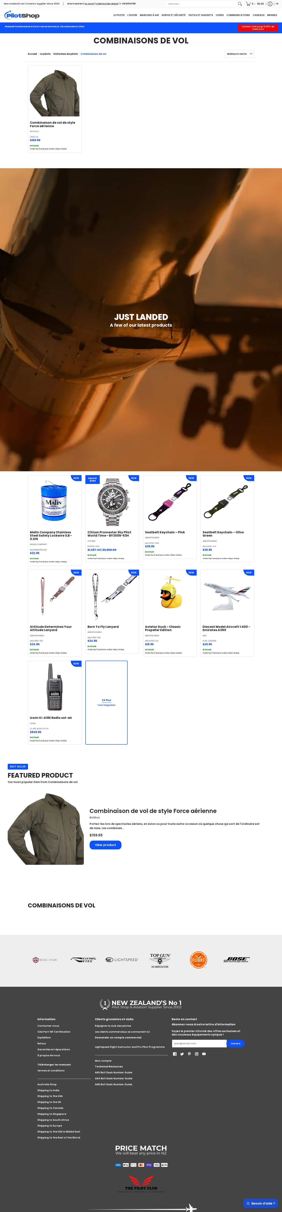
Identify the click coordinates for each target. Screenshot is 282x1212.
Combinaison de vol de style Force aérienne (52, 124)
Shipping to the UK (49, 1102)
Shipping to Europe (49, 1125)
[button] (255, 4)
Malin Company (38, 544)
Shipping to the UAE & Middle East (58, 1131)
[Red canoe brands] (45, 959)
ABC (205, 635)
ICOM (32, 723)
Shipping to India (48, 1090)
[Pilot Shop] (22, 15)
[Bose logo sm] (237, 959)
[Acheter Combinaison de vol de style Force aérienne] (54, 92)
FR (277, 3)
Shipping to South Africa (53, 1120)
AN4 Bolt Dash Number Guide (113, 1078)
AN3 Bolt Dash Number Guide (113, 1072)
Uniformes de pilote (65, 54)
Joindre (235, 1043)
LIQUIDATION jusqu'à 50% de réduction (258, 28)
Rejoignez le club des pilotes (113, 1025)
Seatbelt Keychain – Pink (165, 532)
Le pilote (45, 54)
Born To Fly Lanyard (103, 627)
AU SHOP (89, 3)
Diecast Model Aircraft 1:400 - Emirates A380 (226, 628)
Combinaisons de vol (93, 54)
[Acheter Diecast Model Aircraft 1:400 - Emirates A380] (227, 596)
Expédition (44, 1037)
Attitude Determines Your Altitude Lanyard (51, 628)
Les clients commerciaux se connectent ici (122, 1031)
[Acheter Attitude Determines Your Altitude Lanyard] (54, 596)
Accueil (32, 54)
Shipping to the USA (50, 1096)
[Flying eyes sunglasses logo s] (83, 959)
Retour (41, 1043)
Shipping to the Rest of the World (58, 1137)
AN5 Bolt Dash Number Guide (113, 1084)
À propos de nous (48, 1055)
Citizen (91, 541)
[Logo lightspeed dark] (122, 959)
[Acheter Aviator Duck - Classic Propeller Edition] (170, 596)
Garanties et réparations (53, 1049)
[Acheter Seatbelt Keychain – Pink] (170, 502)
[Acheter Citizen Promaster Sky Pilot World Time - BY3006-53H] (112, 502)
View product (105, 845)
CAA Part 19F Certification (53, 1031)
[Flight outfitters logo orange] (198, 960)
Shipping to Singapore (51, 1114)
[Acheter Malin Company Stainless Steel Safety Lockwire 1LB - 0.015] (54, 502)
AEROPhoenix (152, 537)
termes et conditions (50, 1070)
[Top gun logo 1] (160, 959)
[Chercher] (240, 4)
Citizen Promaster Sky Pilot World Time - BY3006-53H (109, 534)
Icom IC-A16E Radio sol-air (51, 718)
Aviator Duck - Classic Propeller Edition (163, 628)
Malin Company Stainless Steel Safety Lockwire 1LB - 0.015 (51, 535)
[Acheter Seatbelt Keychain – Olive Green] (227, 502)
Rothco (34, 131)
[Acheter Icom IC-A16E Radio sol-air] (54, 687)
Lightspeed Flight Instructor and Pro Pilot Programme (130, 1047)
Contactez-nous (48, 1025)
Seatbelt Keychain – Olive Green (223, 534)
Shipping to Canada (50, 1108)
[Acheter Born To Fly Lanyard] (112, 596)
